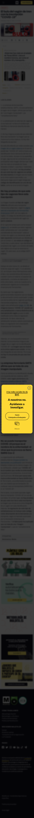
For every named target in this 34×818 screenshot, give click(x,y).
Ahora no (17, 428)
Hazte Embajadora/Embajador (17, 416)
